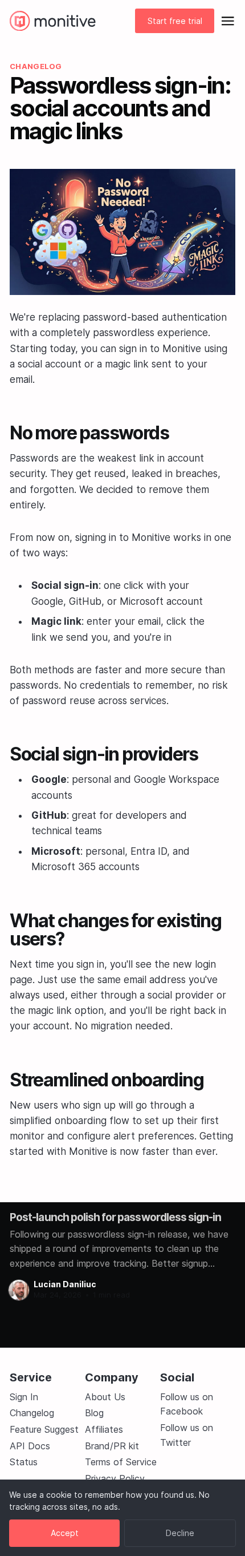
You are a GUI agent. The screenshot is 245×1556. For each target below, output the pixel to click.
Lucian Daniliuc (65, 1284)
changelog (36, 66)
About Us (105, 1397)
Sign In (24, 1397)
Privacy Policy (115, 1478)
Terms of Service (121, 1462)
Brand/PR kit (112, 1446)
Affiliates (104, 1429)
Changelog (32, 1412)
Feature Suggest (44, 1429)
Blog (94, 1412)
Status (24, 1462)
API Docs (30, 1446)
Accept (65, 1533)
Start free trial (175, 21)
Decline (180, 1533)
